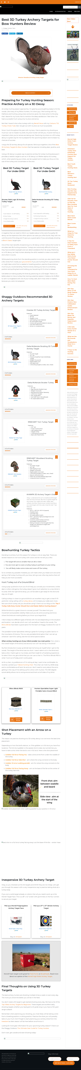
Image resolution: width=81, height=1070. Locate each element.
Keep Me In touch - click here (64, 1063)
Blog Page (72, 112)
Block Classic (8, 240)
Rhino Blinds (6, 625)
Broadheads (45, 974)
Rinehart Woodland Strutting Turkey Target (31, 77)
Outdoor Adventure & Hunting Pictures (72, 378)
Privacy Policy (73, 384)
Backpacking (72, 109)
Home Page (72, 363)
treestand (5, 1021)
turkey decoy (28, 601)
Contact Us (72, 367)
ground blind (26, 262)
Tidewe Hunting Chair (25, 665)
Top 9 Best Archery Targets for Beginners (16, 1004)
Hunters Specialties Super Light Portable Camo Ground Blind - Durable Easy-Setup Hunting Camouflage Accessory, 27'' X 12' (46, 709)
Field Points (34, 974)
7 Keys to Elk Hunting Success (72, 351)
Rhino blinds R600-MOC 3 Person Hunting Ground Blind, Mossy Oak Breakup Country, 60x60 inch (16, 709)
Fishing (71, 126)
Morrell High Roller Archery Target (40, 976)
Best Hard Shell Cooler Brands (72, 217)
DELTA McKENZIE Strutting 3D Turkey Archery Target (46, 192)
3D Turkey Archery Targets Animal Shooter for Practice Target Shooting (15, 326)
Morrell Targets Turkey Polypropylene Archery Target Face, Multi (16, 928)
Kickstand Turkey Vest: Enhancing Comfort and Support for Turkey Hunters (72, 154)
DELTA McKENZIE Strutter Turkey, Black (15, 398)
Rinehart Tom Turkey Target (15, 437)
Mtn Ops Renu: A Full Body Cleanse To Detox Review (72, 292)
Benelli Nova (38, 123)
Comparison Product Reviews (72, 117)
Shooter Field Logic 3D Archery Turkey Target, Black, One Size (16, 192)
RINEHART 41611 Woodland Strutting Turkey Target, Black (15, 474)
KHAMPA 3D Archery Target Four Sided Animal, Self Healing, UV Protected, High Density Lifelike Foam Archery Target (15, 510)
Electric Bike (72, 123)
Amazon (19, 937)
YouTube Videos (71, 371)
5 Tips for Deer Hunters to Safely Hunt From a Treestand (73, 244)
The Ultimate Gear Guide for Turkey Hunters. (33, 1028)
